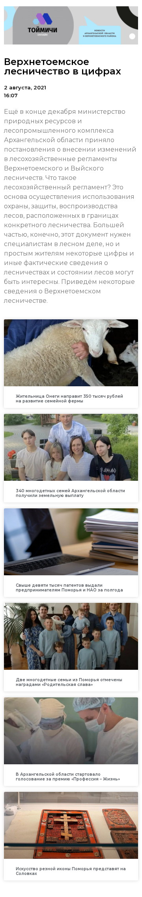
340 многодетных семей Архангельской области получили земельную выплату (70, 493)
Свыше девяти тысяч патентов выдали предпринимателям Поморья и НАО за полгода (69, 588)
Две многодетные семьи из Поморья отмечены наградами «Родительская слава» (69, 682)
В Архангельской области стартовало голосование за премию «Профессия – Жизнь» (68, 777)
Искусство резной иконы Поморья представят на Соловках (71, 871)
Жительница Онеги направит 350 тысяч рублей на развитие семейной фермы (69, 399)
